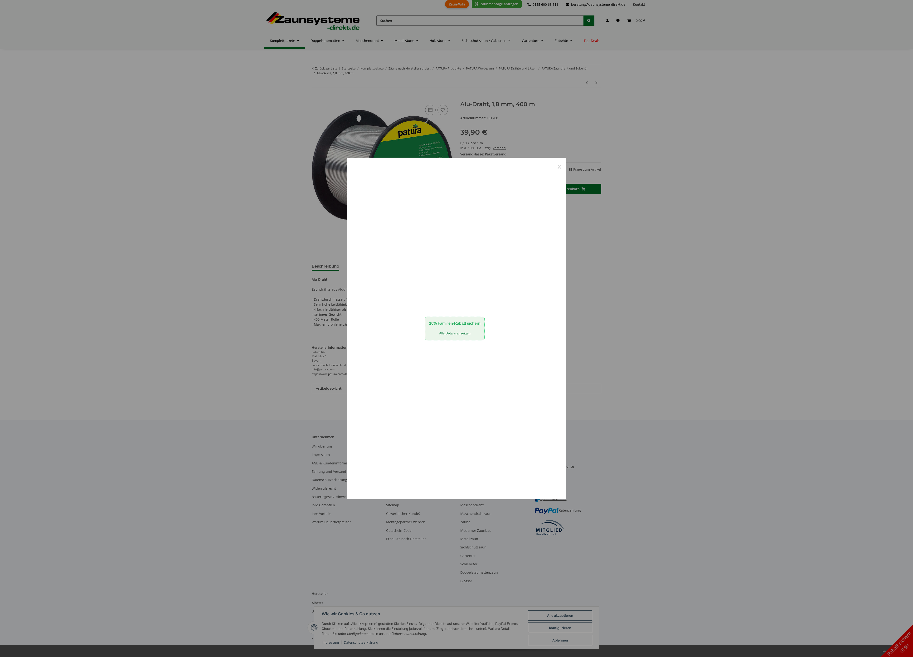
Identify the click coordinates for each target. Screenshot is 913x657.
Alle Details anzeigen (455, 333)
